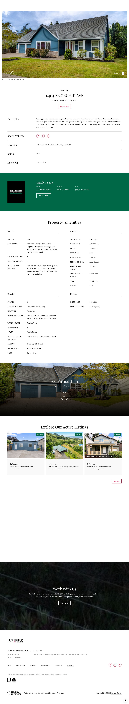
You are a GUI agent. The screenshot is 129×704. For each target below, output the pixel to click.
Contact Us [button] (65, 603)
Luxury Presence (58, 693)
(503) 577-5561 (63, 189)
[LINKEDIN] (115, 665)
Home (9, 665)
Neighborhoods (45, 665)
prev (8, 73)
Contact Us (70, 665)
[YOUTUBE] (120, 665)
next (13, 73)
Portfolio (32, 665)
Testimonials (58, 665)
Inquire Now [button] (64, 107)
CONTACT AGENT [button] (44, 195)
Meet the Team (20, 665)
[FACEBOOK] (110, 665)
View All (116, 481)
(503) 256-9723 (13, 654)
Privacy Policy (116, 693)
